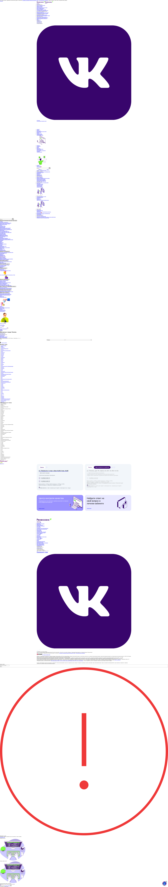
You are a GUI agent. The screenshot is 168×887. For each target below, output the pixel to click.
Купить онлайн (39, 212)
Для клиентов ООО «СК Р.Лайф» (41, 9)
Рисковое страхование (3, 234)
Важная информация (4, 279)
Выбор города (2, 463)
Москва (2, 346)
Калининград (3, 362)
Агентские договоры (39, 134)
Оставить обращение (41, 508)
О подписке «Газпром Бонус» (4, 222)
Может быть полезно (3, 256)
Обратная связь (2, 230)
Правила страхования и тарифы (41, 532)
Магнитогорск (3, 371)
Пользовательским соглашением (43, 0)
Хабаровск (2, 395)
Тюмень (42, 467)
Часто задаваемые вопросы (40, 8)
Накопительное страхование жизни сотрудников (43, 15)
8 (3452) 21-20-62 (93, 478)
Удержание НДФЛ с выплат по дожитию (42, 13)
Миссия (38, 147)
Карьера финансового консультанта (41, 131)
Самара (2, 443)
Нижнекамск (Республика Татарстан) (6, 374)
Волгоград (2, 354)
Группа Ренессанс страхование (41, 541)
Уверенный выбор (39, 174)
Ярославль (2, 401)
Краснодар (2, 367)
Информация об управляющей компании (42, 542)
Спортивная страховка (40, 197)
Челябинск (2, 397)
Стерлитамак (3, 446)
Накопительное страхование (4, 235)
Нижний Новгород (3, 375)
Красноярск (2, 368)
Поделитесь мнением (7, 885)
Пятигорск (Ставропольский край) (5, 440)
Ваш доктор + (39, 183)
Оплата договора (39, 529)
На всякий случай (3, 260)
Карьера (38, 540)
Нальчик (2, 373)
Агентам (38, 129)
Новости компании (2, 257)
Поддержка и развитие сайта (46, 654)
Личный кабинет (2, 325)
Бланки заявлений (2, 227)
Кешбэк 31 (38, 198)
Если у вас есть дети (4, 264)
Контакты (38, 165)
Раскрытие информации (3, 328)
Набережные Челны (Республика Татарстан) (7, 372)
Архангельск (3, 347)
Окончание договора (3, 226)
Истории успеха (39, 132)
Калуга (2, 363)
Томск (2, 449)
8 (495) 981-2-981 (39, 21)
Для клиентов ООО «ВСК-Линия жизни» (42, 10)
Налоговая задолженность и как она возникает (43, 178)
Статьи (38, 19)
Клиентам (6, 220)
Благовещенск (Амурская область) (5, 350)
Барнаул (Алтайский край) (4, 348)
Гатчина (2, 356)
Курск (2, 370)
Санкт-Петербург (3, 345)
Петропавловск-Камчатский (5, 439)
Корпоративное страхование (4, 238)
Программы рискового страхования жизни (42, 182)
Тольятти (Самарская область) (5, 448)
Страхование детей (2, 236)
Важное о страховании (40, 177)
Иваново (2, 358)
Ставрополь (2, 445)
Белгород (2, 349)
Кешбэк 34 (1, 254)
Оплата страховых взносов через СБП (42, 7)
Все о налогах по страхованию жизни (7, 286)
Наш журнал (38, 148)
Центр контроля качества (3, 224)
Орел (1, 378)
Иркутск (2, 360)
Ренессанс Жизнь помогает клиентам (5, 223)
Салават (2, 442)
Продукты (2, 220)
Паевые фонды (39, 209)
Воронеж (2, 355)
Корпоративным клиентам (5, 289)
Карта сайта (38, 526)
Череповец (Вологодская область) (5, 398)
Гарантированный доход (40, 172)
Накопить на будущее (4, 251)
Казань (2, 361)
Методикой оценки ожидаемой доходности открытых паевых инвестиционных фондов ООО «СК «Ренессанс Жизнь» (67, 660)
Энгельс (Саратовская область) (5, 399)
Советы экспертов (39, 133)
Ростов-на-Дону (3, 441)
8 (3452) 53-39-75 (45, 481)
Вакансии (1, 243)
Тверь (2, 447)
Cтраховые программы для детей (41, 196)
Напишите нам (2, 323)
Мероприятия (38, 130)
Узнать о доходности (39, 6)
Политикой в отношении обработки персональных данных (30, 0)
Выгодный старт (39, 214)
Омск (1, 377)
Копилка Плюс (39, 173)
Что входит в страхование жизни (41, 216)
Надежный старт (2, 266)
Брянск (2, 351)
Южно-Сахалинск (3, 400)
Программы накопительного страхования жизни (43, 171)
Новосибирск (3, 376)
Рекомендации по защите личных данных (42, 17)
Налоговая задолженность (3, 287)
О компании (38, 146)
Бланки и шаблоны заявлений (41, 5)
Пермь (2, 438)
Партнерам (38, 145)
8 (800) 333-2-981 (39, 22)
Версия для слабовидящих (40, 655)
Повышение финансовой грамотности (42, 18)
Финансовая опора (39, 175)
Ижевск (2, 359)
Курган (2, 369)
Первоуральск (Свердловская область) (6, 437)
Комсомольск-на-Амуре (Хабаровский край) (7, 366)
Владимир (2, 353)
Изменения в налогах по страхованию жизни (43, 217)
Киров (2, 365)
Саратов (2, 444)
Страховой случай (39, 531)
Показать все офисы (4, 342)
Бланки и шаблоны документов (4, 259)
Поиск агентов (2, 296)
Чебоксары (2, 396)
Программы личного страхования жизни (3, 233)
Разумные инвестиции (40, 210)
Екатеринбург (3, 357)
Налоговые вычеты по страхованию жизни (42, 12)
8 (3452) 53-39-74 (45, 478)
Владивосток (3, 352)
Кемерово (2, 364)
